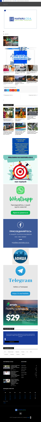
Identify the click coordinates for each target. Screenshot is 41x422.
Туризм (29, 375)
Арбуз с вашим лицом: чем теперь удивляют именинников (19, 120)
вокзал (23, 351)
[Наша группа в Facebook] (20, 414)
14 (30, 396)
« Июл (4, 402)
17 (10, 397)
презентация (10, 351)
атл (5, 351)
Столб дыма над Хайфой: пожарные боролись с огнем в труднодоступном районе (32, 132)
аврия (23, 354)
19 (19, 397)
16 (5, 397)
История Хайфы (29, 372)
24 (10, 398)
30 (5, 399)
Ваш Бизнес (29, 370)
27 (25, 398)
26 (19, 398)
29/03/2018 (6, 34)
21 (30, 397)
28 (30, 398)
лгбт (31, 351)
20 (25, 397)
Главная (4, 4)
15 (35, 396)
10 (10, 396)
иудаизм (17, 351)
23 (5, 398)
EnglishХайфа (29, 365)
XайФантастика (29, 367)
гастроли (6, 354)
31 (10, 399)
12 (19, 396)
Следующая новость (33, 95)
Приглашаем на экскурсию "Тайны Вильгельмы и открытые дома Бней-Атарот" (8, 120)
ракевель (12, 354)
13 (25, 396)
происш (18, 354)
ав (27, 351)
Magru (28, 417)
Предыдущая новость (8, 95)
